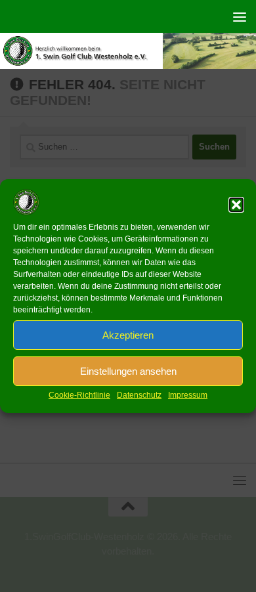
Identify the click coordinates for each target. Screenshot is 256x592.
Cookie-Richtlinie (79, 395)
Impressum (187, 395)
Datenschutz (139, 395)
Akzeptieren (128, 335)
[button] (236, 204)
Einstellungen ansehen (128, 371)
